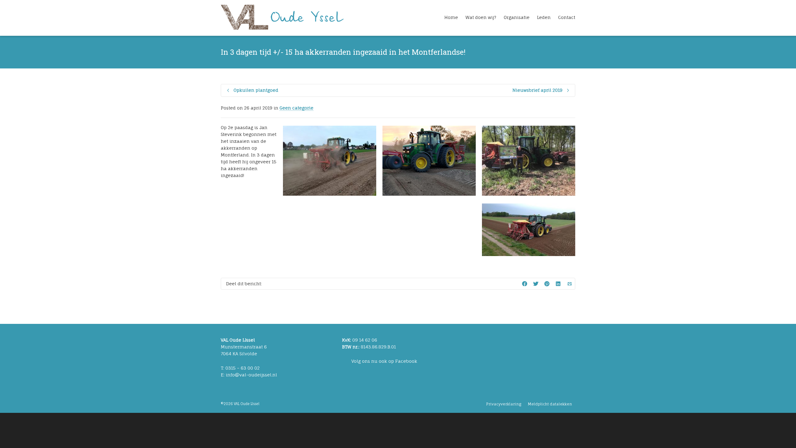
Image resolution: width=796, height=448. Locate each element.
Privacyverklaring (503, 404)
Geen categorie (296, 107)
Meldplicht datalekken (550, 404)
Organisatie (517, 17)
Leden (544, 17)
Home (451, 17)
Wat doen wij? (480, 17)
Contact (566, 17)
